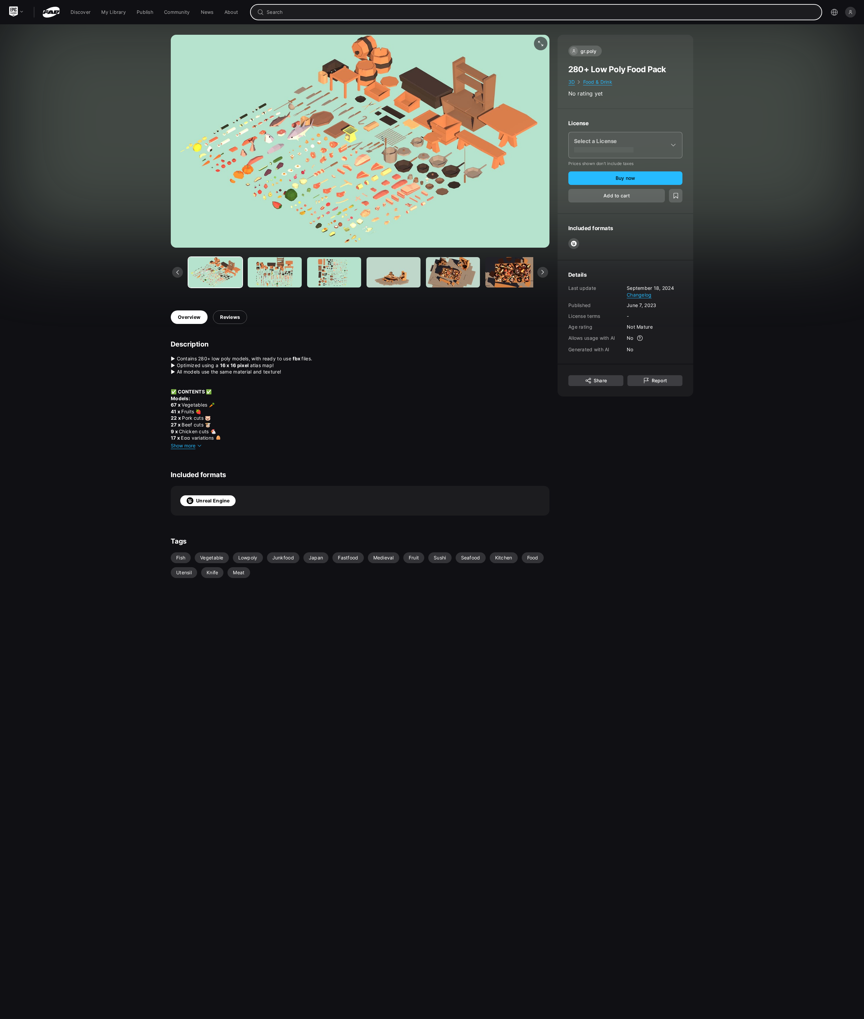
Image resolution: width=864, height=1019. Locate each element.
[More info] (640, 338)
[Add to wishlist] (675, 195)
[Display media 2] (334, 272)
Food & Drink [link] (597, 82)
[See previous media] (177, 272)
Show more (183, 445)
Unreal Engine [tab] (213, 500)
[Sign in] (850, 12)
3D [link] (571, 82)
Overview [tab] (189, 317)
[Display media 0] (215, 272)
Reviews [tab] (230, 317)
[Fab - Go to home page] (51, 12)
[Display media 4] (453, 272)
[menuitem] (80, 12)
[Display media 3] (394, 272)
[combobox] (541, 12)
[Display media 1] (275, 272)
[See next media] (542, 272)
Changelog (639, 294)
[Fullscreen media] (540, 43)
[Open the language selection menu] (834, 12)
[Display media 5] (512, 272)
